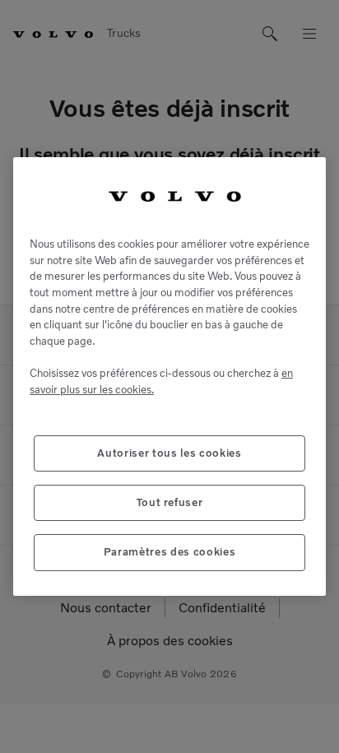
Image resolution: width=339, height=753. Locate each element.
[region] (169, 376)
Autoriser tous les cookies (169, 453)
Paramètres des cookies (169, 552)
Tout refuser (170, 502)
